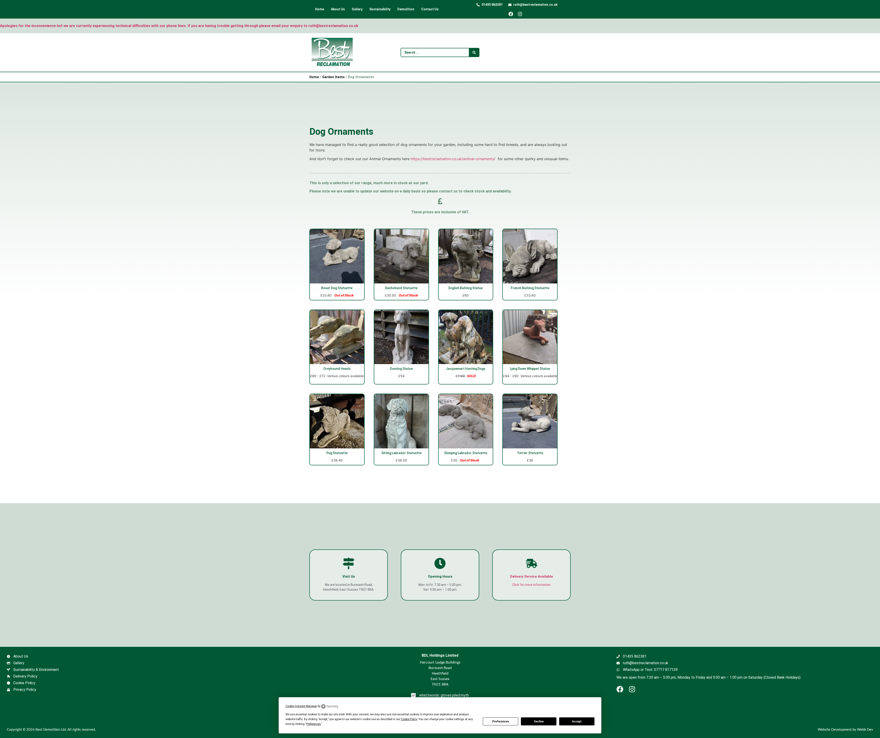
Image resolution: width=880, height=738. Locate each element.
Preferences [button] (313, 724)
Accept (577, 721)
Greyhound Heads (337, 368)
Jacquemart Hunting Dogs (465, 368)
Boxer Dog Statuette (336, 288)
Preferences (500, 721)
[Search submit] (474, 52)
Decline (539, 721)
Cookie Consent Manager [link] (301, 706)
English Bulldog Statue (465, 288)
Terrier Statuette (530, 453)
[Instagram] (522, 14)
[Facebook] (513, 14)
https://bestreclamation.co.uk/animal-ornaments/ (453, 158)
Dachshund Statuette (401, 288)
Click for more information (531, 585)
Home (314, 77)
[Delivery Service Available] (531, 563)
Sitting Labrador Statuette (401, 453)
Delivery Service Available (531, 576)
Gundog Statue (401, 368)
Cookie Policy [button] (409, 719)
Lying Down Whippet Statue (530, 368)
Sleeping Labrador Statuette (465, 453)
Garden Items (333, 77)
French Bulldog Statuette (530, 288)
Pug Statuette (337, 453)
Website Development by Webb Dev (845, 729)
